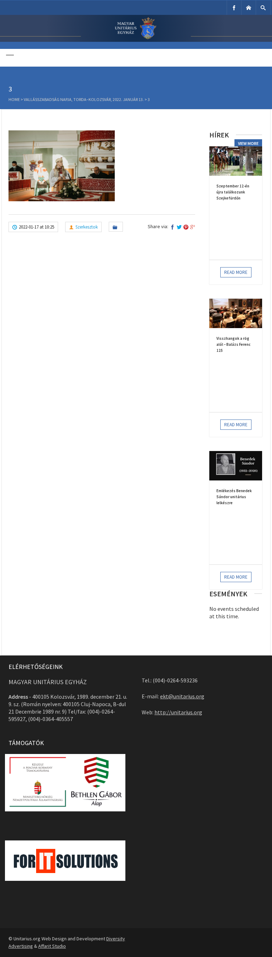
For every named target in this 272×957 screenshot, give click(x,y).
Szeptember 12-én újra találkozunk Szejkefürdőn (232, 192)
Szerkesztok (86, 227)
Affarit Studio (52, 946)
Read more (236, 272)
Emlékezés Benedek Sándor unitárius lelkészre (234, 496)
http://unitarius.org (178, 712)
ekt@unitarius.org (182, 696)
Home (14, 99)
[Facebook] (234, 7)
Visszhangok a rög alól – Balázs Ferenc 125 (233, 344)
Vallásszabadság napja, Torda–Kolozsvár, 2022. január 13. (84, 99)
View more (248, 143)
